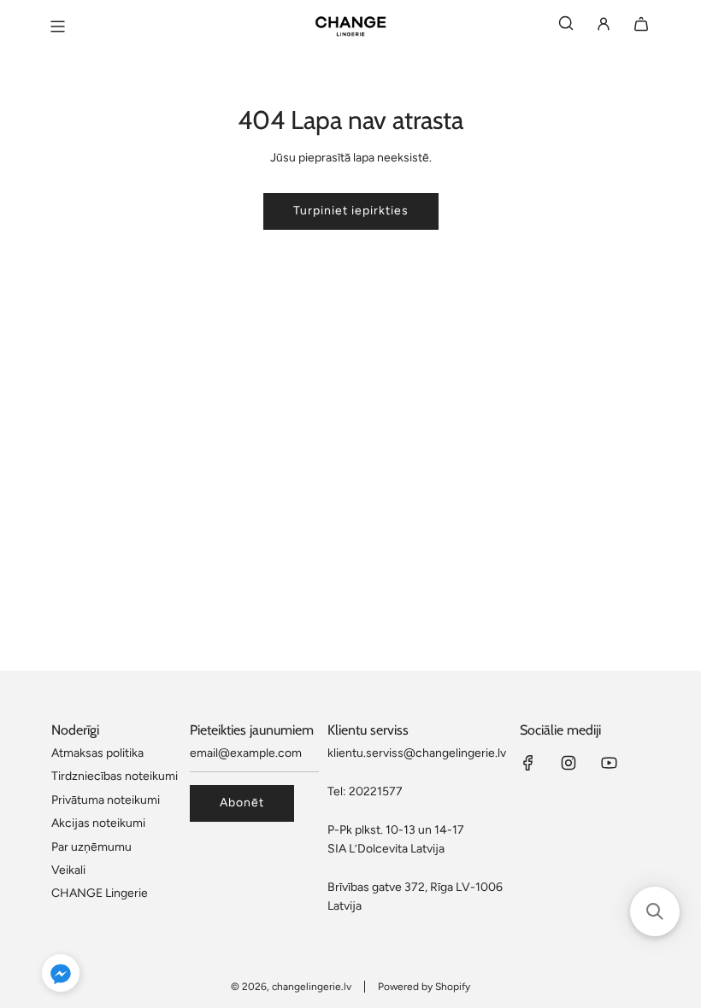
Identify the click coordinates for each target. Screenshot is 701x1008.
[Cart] (641, 27)
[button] (61, 976)
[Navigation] (57, 26)
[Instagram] (568, 763)
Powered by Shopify (424, 987)
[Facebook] (528, 763)
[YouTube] (608, 763)
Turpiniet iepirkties (351, 210)
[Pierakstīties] (603, 27)
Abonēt (242, 802)
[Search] (566, 27)
